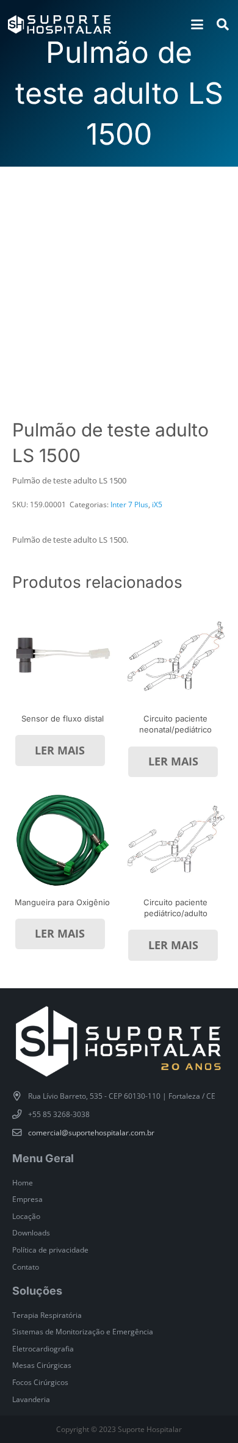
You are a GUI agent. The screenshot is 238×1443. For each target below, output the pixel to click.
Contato (25, 1266)
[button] (196, 24)
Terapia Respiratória (47, 1315)
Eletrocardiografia (43, 1348)
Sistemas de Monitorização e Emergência (82, 1331)
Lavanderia (31, 1399)
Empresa (27, 1199)
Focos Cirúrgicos (40, 1382)
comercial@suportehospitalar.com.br (91, 1132)
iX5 (157, 504)
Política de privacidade (50, 1249)
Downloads (31, 1232)
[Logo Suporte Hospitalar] (59, 24)
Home (22, 1182)
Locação (26, 1216)
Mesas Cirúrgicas (41, 1365)
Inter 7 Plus (129, 504)
